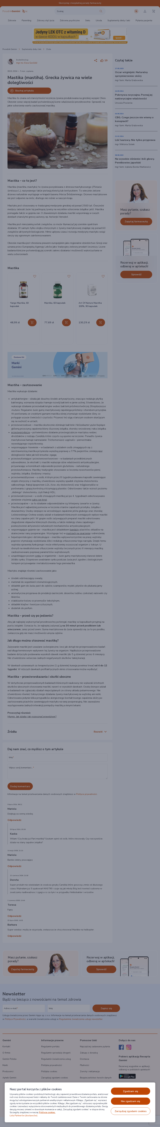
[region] (80, 1102)
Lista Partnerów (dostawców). (24, 1115)
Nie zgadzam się (130, 1101)
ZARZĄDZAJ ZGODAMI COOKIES (131, 1111)
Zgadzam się (130, 1091)
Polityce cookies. (47, 1112)
